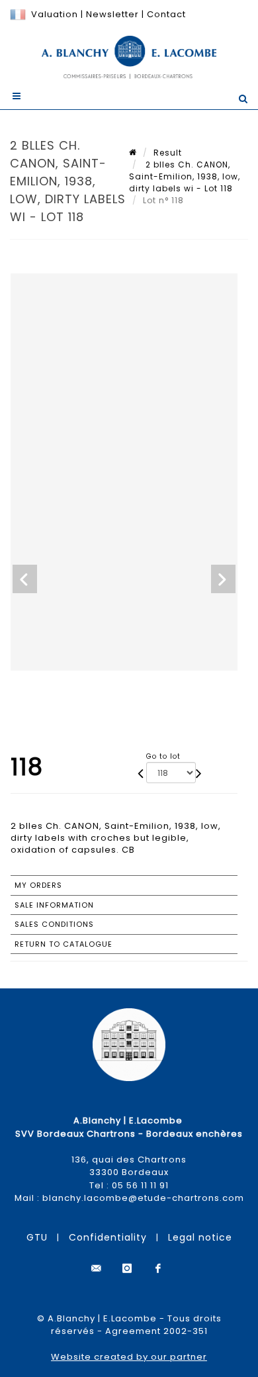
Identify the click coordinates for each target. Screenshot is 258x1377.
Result (167, 152)
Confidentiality (108, 1237)
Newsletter (111, 14)
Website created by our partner (129, 1357)
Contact (166, 14)
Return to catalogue (63, 944)
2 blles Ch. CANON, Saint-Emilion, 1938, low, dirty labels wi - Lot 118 (184, 176)
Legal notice (200, 1237)
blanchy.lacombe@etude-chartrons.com (143, 1198)
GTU (37, 1237)
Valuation (54, 14)
